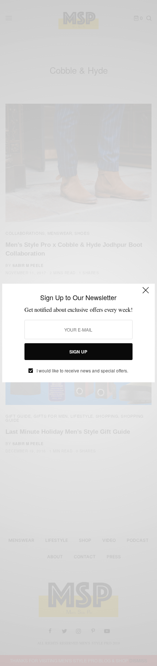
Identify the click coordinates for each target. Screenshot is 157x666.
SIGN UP (78, 351)
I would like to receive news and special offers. (82, 370)
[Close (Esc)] (145, 294)
